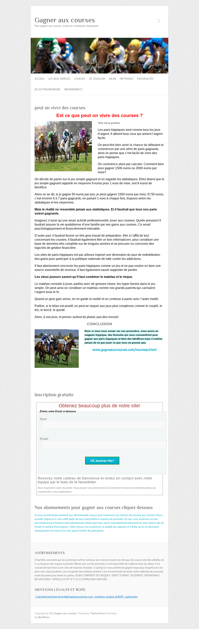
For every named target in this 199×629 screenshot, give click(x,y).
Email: (44, 438)
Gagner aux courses (65, 20)
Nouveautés (145, 78)
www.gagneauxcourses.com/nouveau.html (124, 349)
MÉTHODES (127, 78)
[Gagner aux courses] (99, 39)
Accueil (40, 78)
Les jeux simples (59, 78)
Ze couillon (97, 78)
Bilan (112, 78)
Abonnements (73, 89)
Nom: (43, 419)
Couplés (79, 78)
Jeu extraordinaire (47, 89)
